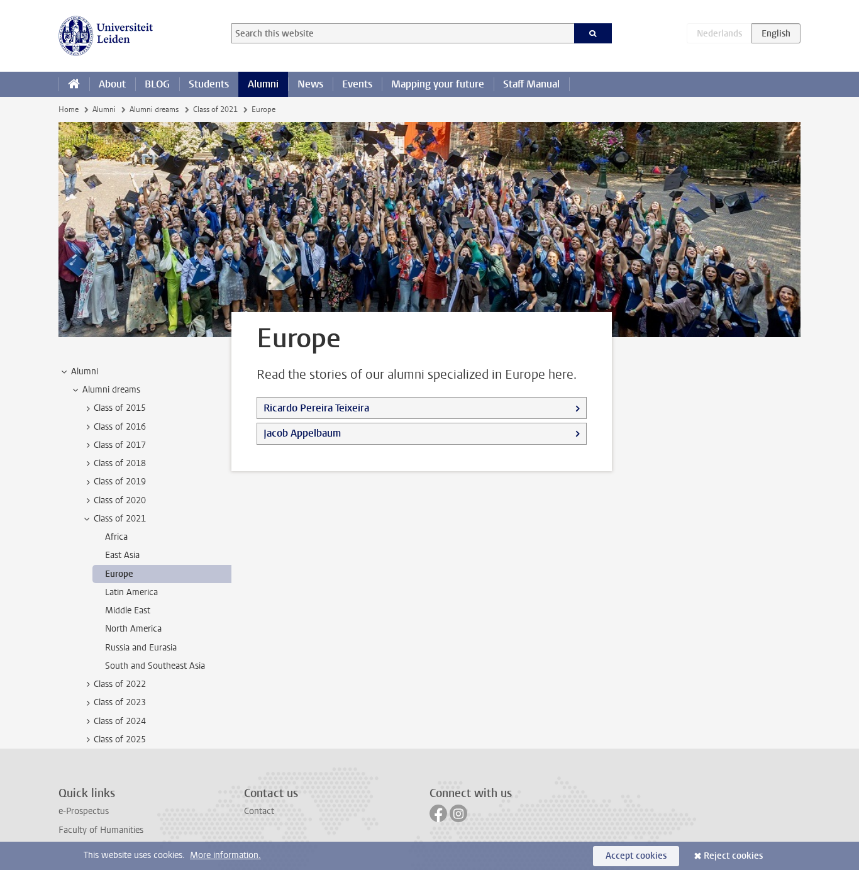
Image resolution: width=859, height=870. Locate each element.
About (112, 84)
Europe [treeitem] (119, 574)
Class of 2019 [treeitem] (120, 482)
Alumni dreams (154, 109)
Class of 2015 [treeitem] (120, 408)
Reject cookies (733, 856)
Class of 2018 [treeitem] (120, 463)
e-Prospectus (83, 811)
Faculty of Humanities (100, 830)
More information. (225, 855)
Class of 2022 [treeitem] (120, 684)
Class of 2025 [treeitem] (120, 739)
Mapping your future (437, 84)
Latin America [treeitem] (131, 592)
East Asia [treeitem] (122, 555)
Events (357, 84)
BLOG (157, 84)
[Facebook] (438, 813)
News (310, 84)
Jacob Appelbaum (302, 433)
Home (68, 109)
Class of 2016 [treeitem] (120, 427)
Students (209, 84)
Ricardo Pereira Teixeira (316, 408)
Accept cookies (636, 856)
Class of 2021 (215, 109)
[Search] (593, 33)
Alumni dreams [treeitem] (111, 390)
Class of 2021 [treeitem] (120, 519)
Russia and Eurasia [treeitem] (141, 648)
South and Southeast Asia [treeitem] (155, 666)
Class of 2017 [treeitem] (120, 445)
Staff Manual (531, 84)
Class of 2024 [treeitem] (120, 721)
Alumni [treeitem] (84, 371)
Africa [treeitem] (116, 537)
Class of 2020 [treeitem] (120, 500)
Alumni (263, 84)
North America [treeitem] (133, 629)
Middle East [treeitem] (127, 610)
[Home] (73, 84)
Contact (259, 811)
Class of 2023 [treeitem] (120, 702)
